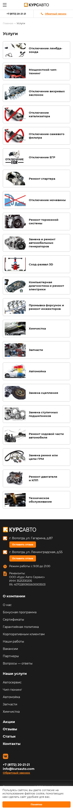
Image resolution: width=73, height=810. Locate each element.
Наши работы (13, 641)
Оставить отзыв (22, 544)
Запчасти (10, 704)
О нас (7, 605)
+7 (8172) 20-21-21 (16, 13)
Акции (9, 722)
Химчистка (11, 711)
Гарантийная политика (21, 627)
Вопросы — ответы (18, 663)
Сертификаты (13, 619)
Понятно (36, 804)
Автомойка (11, 697)
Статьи (9, 736)
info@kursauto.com (18, 768)
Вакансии (10, 649)
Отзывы (10, 729)
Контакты (11, 744)
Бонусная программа (19, 612)
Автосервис (12, 682)
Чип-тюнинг (12, 689)
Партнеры (11, 656)
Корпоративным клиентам (24, 634)
